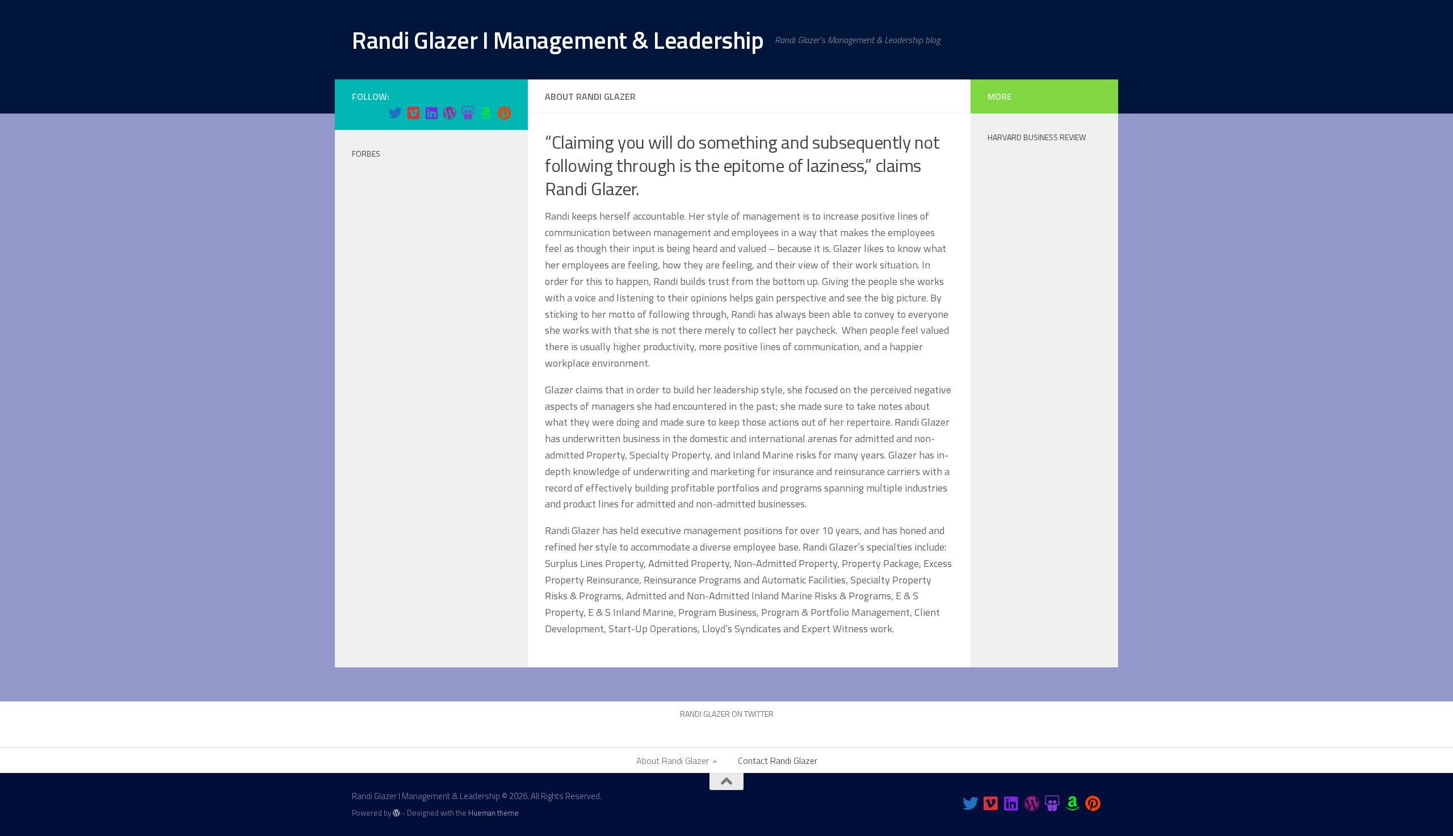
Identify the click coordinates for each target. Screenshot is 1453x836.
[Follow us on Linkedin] (431, 113)
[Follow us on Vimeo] (413, 113)
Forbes (366, 153)
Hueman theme (493, 812)
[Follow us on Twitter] (395, 113)
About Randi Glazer (672, 760)
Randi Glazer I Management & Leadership (557, 40)
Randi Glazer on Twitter (727, 714)
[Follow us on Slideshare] (467, 113)
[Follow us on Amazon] (486, 113)
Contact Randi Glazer (777, 760)
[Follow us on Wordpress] (449, 113)
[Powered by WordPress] (396, 813)
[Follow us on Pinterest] (504, 113)
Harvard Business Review (1037, 137)
